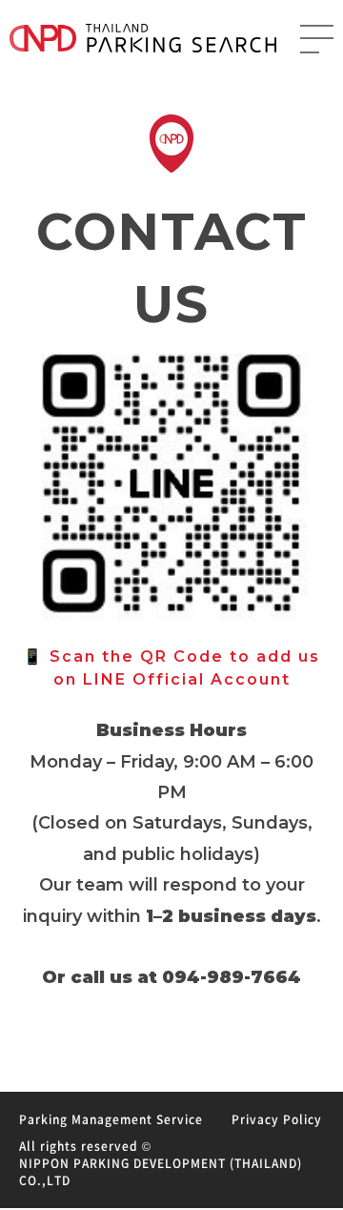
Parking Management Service (111, 1119)
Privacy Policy (277, 1119)
